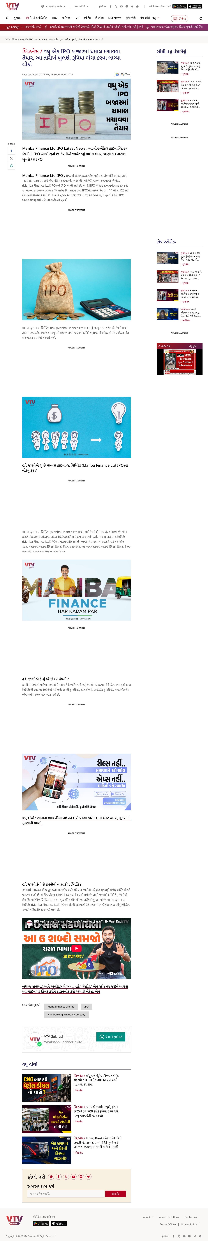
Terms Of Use (168, 1224)
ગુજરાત (185, 74)
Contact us (191, 1217)
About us (148, 1217)
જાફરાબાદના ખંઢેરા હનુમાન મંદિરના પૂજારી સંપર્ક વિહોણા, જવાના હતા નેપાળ (138, 27)
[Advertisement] (180, 186)
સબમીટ (115, 1194)
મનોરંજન (186, 320)
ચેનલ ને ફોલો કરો (114, 1037)
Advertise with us (169, 1217)
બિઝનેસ (15, 39)
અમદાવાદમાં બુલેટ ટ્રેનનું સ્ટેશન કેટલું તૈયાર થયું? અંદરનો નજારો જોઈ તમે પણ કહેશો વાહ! (190, 69)
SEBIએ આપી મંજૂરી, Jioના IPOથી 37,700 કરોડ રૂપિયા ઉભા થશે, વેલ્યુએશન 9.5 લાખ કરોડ (96, 1111)
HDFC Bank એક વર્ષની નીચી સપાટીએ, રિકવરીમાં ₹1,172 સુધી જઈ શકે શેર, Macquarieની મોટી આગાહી (97, 1143)
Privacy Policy (189, 1224)
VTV (7, 39)
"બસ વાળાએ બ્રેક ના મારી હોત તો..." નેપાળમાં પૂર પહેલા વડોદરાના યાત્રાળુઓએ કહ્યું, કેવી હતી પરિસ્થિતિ (191, 88)
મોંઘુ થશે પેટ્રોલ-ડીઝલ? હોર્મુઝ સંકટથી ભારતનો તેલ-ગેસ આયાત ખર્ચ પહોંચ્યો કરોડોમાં (97, 1080)
